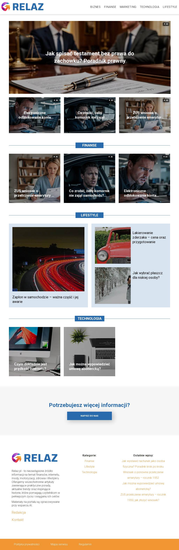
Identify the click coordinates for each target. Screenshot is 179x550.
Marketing (128, 7)
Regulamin (85, 544)
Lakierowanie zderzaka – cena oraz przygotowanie (149, 237)
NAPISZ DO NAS (89, 415)
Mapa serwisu (59, 544)
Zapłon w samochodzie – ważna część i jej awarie (45, 299)
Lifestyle (170, 7)
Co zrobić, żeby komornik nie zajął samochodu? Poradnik (90, 115)
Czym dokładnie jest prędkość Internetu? (30, 366)
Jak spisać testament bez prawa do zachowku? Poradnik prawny (89, 57)
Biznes (95, 7)
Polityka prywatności (27, 544)
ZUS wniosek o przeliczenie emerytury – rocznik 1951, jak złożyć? (145, 115)
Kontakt (18, 520)
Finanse (110, 7)
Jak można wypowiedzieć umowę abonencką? (89, 366)
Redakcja (19, 512)
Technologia (149, 7)
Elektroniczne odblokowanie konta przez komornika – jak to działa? (35, 115)
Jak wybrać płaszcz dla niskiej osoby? (148, 275)
